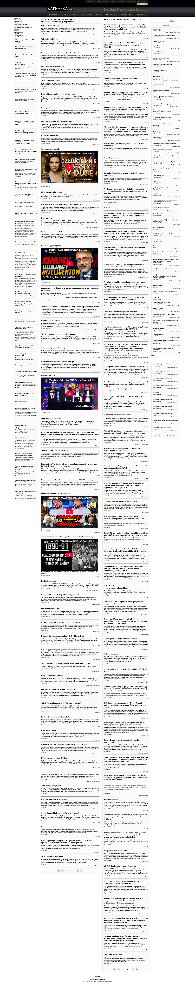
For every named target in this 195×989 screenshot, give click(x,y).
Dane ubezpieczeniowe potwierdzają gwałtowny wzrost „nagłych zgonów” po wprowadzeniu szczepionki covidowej (125, 817)
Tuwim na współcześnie (50, 149)
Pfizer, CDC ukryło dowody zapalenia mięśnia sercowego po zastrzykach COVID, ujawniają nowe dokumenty (126, 432)
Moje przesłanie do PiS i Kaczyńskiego (56, 121)
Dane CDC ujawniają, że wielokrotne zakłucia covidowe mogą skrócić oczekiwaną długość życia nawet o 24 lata (126, 534)
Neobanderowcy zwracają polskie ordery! (57, 362)
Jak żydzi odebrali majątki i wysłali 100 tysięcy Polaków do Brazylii (68, 537)
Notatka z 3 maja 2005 (158, 84)
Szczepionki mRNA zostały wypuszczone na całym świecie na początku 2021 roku (126, 272)
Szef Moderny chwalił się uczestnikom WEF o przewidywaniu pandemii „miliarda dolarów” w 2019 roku (124, 518)
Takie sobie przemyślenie (51, 786)
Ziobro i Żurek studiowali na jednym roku (58, 94)
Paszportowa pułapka (158, 328)
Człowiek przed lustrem (50, 320)
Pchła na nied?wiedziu (158, 227)
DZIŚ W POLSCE (141, 14)
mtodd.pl (16, 30)
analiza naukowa (114, 32)
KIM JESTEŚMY (53, 14)
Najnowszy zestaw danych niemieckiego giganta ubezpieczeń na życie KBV (123, 822)
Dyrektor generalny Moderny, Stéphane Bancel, (116, 523)
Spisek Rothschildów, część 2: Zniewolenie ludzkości (61, 703)
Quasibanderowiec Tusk (50, 608)
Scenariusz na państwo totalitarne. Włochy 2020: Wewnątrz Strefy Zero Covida (123, 449)
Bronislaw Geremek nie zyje (160, 70)
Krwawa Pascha (157, 239)
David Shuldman (132, 943)
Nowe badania (108, 840)
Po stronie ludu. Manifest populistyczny (163, 104)
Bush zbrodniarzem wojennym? (161, 207)
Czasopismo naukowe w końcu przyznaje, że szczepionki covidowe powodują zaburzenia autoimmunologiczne (126, 63)
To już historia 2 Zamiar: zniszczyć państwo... (160, 77)
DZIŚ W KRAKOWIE (126, 14)
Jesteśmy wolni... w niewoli (51, 772)
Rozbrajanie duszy (48, 581)
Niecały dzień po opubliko (117, 99)
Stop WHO (17, 38)
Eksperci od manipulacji (159, 41)
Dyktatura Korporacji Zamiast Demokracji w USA (166, 35)
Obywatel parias (157, 46)
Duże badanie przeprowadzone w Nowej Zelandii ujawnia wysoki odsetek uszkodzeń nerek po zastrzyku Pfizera (125, 705)
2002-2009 (98, 14)
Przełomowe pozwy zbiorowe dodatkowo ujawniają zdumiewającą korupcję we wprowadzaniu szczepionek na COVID (125, 191)
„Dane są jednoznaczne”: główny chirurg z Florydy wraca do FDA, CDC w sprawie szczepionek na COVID (125, 232)
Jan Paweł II (156, 297)
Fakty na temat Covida (113, 954)
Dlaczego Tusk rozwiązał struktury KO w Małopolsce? (62, 636)
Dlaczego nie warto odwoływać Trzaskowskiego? (60, 53)
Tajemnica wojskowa (49, 39)
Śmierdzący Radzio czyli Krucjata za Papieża (164, 156)
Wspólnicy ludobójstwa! (50, 827)
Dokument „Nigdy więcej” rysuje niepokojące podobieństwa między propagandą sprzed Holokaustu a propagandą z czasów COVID (125, 621)
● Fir (107, 204)
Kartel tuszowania (111, 799)
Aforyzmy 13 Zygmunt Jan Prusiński (162, 385)
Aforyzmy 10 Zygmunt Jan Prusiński (162, 413)
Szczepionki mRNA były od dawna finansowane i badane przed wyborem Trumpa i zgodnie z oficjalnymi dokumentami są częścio (125, 747)
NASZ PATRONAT (110, 14)
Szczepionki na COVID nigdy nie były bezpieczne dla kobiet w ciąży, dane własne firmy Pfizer (124, 266)
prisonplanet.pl (18, 23)
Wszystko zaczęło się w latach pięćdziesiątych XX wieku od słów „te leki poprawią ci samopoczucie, (126, 421)
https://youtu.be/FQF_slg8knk (49, 84)
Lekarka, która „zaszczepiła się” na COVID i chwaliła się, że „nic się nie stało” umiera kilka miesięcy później (125, 550)
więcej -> (16, 504)
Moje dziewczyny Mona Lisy (52, 67)
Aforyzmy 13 (156, 392)
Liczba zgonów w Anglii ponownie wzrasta (120, 639)
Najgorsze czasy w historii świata (54, 758)
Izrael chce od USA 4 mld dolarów (161, 90)
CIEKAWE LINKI (87, 14)
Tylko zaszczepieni (111, 654)
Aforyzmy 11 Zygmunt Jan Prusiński (162, 406)
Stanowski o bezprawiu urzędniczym (55, 494)
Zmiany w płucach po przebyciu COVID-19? (121, 501)
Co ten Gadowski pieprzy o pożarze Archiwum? (60, 813)
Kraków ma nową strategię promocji (162, 64)
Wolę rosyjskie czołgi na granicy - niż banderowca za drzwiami (66, 650)
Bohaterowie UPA (48, 375)
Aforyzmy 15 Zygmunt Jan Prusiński (162, 371)
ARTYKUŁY (65, 14)
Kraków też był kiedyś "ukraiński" (55, 717)
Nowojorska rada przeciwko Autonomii (163, 117)
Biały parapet (46, 218)
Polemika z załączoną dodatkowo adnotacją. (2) (165, 291)
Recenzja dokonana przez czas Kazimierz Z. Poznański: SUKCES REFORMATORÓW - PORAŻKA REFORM (164, 276)
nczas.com (16, 29)
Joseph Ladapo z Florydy (113, 238)
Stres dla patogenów (112, 158)
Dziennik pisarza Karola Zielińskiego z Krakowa (165, 420)
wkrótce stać (123, 592)
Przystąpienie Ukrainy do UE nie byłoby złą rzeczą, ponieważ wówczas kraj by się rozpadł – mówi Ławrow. (69, 465)
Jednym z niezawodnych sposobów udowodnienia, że (118, 355)
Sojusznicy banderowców (51, 418)
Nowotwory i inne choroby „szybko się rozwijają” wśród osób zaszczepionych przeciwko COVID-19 (126, 328)
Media (154, 246)
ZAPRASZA (103, 1)
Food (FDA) (114, 134)
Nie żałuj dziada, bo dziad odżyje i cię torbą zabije (61, 204)
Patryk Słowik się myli (50, 25)
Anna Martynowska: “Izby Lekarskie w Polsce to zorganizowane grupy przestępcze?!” (123, 882)
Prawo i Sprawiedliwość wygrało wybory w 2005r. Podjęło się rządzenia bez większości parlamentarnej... (165, 261)
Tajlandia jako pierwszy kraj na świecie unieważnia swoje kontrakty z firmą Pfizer (124, 587)
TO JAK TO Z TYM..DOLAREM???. (163, 233)
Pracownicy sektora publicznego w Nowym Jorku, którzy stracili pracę (122, 693)
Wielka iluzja (156, 131)
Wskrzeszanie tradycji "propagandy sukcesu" (165, 143)
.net (90, 1)
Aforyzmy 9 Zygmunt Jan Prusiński (162, 427)
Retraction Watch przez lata (111, 83)
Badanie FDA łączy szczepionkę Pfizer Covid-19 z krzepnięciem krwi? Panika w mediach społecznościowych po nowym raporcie (123, 901)
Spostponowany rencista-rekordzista (162, 149)
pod (131, 84)
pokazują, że (111, 767)
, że (124, 303)
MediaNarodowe (18, 35)
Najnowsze (107, 538)
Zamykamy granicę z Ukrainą (53, 348)
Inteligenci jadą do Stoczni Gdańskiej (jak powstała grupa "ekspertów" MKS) (166, 341)
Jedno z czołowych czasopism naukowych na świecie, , (120, 67)
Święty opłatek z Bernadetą (52, 856)
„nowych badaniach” (127, 148)
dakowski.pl (17, 20)
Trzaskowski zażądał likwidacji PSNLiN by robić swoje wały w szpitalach (70, 307)
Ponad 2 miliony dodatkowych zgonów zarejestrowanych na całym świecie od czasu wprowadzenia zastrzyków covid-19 (126, 384)
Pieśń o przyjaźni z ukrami (51, 192)
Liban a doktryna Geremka (160, 52)
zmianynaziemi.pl (18, 32)
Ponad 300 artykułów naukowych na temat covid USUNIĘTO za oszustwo (123, 79)
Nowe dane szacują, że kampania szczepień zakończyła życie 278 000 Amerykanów (126, 676)
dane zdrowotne (114, 538)
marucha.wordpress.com (20, 24)
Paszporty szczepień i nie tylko (116, 851)
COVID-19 (75, 14)
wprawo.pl (17, 18)
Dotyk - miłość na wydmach (52, 676)
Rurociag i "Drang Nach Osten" (161, 58)
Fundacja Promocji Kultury (98, 979)
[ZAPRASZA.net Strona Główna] (58, 11)
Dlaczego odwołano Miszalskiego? (54, 799)
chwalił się (131, 523)
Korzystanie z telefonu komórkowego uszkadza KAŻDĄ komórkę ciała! (69, 480)
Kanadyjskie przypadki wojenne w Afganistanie (165, 162)
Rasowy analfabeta (158, 334)
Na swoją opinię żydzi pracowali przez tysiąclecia (60, 622)
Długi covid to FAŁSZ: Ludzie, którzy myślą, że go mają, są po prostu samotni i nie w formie (124, 298)
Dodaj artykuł (142, 3)
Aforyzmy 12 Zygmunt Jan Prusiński (162, 399)
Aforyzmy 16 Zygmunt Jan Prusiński (162, 364)
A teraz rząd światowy (158, 175)
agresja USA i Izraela (87, 666)
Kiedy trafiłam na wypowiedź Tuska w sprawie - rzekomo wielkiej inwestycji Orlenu (63, 83)
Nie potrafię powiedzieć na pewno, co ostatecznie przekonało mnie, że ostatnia (61, 666)
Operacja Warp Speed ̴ (117, 389)
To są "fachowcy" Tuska (50, 80)
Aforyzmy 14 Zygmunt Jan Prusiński (162, 378)
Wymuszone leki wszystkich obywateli (118, 414)
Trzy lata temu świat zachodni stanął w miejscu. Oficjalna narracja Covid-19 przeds (126, 456)
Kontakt (97, 976)
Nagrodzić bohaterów (49, 135)
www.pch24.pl (18, 21)
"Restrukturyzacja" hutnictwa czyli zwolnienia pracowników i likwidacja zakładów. (165, 110)
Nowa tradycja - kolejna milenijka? (162, 302)
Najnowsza (107, 32)
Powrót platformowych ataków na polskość (58, 689)
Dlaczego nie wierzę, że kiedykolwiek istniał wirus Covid (126, 367)
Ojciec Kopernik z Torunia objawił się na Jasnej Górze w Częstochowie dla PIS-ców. (165, 200)
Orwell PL (16, 33)
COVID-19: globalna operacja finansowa (120, 866)
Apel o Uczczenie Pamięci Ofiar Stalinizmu (163, 268)
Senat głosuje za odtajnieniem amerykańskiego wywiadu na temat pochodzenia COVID (126, 467)
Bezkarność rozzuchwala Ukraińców (55, 232)
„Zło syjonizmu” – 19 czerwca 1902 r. (56, 450)
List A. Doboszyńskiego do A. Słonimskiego (164, 314)
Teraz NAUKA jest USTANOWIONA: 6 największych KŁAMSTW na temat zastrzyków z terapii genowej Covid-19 (125, 45)
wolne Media (17, 43)
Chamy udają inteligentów (51, 246)
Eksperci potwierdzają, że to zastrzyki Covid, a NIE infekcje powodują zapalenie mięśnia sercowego (124, 724)
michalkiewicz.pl (18, 26)
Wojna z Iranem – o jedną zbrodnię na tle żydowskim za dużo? (66, 663)
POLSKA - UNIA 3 (158, 308)
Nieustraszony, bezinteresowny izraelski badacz (116, 943)
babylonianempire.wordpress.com (23, 27)
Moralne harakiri (157, 214)
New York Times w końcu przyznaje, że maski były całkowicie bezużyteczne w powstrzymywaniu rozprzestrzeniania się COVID (124, 485)
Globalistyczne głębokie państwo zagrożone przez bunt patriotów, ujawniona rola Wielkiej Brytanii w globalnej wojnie (67, 842)
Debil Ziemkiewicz (48, 731)
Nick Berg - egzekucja (158, 181)
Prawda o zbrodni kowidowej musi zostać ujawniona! (125, 282)
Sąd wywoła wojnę (157, 137)
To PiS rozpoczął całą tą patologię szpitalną (58, 334)
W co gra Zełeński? (48, 108)
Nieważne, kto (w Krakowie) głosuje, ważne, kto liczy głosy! (64, 744)
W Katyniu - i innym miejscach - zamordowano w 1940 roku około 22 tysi (126, 287)
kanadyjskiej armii (127, 117)
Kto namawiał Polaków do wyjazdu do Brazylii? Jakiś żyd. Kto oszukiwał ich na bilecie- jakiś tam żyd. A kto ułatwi (69, 572)
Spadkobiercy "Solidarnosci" (160, 188)
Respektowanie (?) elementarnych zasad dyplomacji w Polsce (163, 284)
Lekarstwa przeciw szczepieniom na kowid (120, 312)
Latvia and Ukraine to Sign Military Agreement (60, 595)
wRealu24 (16, 36)
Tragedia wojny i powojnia (160, 194)
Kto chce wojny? (157, 29)
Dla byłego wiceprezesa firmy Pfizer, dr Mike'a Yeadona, (119, 220)
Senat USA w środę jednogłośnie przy (125, 473)
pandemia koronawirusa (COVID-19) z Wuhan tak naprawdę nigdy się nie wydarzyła (125, 221)
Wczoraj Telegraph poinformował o (113, 148)
